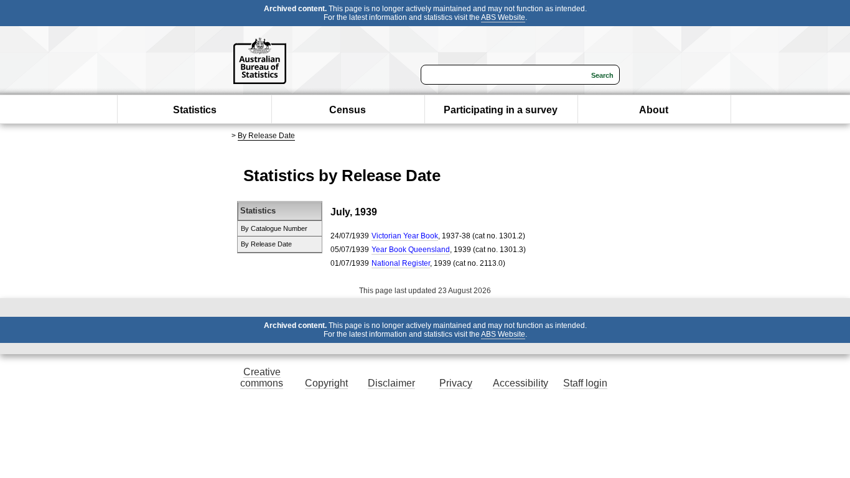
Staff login (585, 383)
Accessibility (520, 383)
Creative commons (261, 377)
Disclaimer (391, 383)
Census (347, 110)
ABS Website (503, 17)
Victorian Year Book (404, 236)
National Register (400, 263)
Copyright (326, 383)
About (653, 110)
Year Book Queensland (410, 249)
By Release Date (266, 135)
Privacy (455, 383)
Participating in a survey (501, 110)
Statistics (195, 110)
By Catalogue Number (274, 228)
